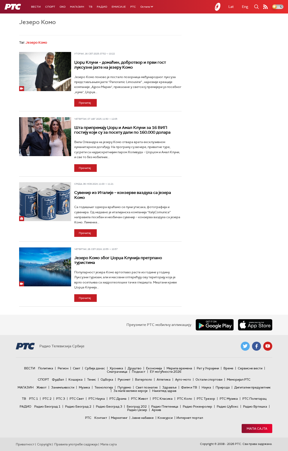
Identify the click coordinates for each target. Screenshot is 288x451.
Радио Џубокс (227, 406)
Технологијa (103, 387)
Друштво (135, 368)
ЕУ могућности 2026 (165, 372)
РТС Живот (139, 399)
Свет (76, 368)
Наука (206, 387)
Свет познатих (147, 387)
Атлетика (164, 379)
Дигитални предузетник (252, 387)
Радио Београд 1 (47, 406)
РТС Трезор (206, 399)
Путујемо (124, 387)
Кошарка (75, 379)
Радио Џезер (137, 410)
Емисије (119, 7)
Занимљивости (62, 387)
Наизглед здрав (164, 391)
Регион (63, 368)
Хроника (116, 368)
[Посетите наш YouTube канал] (267, 346)
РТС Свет (77, 399)
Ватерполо (143, 379)
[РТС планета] (218, 6)
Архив (156, 410)
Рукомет (124, 379)
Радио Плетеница (164, 406)
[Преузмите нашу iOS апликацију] (255, 324)
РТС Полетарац (254, 399)
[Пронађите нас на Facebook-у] (256, 346)
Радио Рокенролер (197, 406)
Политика (45, 368)
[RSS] (265, 6)
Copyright (44, 444)
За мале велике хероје (130, 391)
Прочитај (85, 103)
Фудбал (58, 379)
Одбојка (107, 379)
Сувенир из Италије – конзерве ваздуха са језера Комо (122, 195)
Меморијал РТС (238, 379)
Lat (231, 6)
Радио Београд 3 (109, 406)
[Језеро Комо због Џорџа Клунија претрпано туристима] (45, 266)
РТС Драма (117, 399)
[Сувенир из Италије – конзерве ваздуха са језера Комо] (45, 201)
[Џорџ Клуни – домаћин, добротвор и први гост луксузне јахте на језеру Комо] (45, 71)
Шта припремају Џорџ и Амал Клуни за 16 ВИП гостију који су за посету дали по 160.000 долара (122, 130)
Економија (154, 368)
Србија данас (95, 368)
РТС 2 (47, 399)
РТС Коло (184, 399)
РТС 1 (33, 399)
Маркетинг (119, 418)
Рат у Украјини (208, 368)
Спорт (50, 7)
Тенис (91, 379)
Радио (102, 7)
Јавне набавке (142, 418)
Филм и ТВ (189, 387)
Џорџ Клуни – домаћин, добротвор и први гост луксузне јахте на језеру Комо (120, 65)
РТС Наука (96, 399)
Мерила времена (179, 368)
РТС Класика (163, 399)
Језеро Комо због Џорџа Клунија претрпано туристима (118, 260)
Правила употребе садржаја (76, 444)
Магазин (77, 7)
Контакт (100, 418)
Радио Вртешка (255, 406)
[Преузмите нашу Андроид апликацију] (215, 324)
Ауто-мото (183, 379)
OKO (62, 7)
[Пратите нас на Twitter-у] (245, 346)
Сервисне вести (250, 368)
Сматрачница (117, 372)
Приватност (25, 444)
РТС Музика (229, 399)
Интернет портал (189, 418)
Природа (223, 387)
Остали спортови (209, 379)
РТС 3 (60, 399)
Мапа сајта (257, 428)
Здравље (169, 387)
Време (228, 368)
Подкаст (138, 372)
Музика (84, 387)
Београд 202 (137, 406)
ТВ (90, 7)
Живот (41, 387)
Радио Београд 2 (78, 406)
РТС (133, 7)
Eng (245, 6)
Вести (36, 7)
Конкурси (165, 418)
